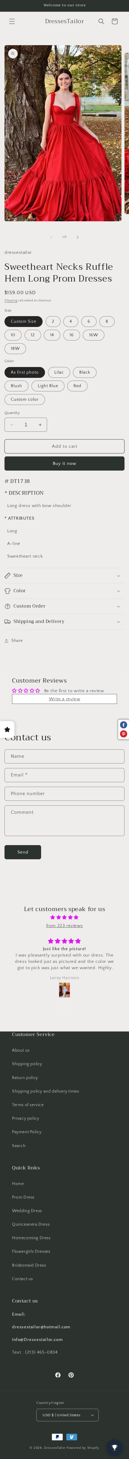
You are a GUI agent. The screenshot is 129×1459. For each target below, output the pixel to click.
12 (33, 335)
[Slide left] (51, 237)
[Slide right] (77, 237)
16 (72, 335)
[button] (12, 21)
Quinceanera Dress (31, 1224)
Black (84, 372)
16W (93, 335)
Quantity (12, 413)
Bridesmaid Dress (29, 1265)
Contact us (22, 1279)
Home (18, 1183)
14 (52, 335)
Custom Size (23, 321)
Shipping (10, 300)
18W (15, 348)
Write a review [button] (64, 699)
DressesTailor (55, 1448)
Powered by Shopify (83, 1448)
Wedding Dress (27, 1211)
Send (22, 852)
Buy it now (64, 463)
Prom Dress (23, 1197)
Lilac (59, 372)
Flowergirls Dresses (31, 1251)
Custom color (25, 399)
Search (19, 1145)
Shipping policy (27, 1064)
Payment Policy (26, 1132)
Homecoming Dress (31, 1238)
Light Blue (48, 386)
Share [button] (17, 640)
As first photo (25, 372)
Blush (16, 386)
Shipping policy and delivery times (45, 1091)
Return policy (25, 1077)
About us (21, 1050)
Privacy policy (25, 1118)
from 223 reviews (64, 925)
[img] (64, 917)
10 (13, 335)
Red (77, 386)
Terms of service (28, 1105)
